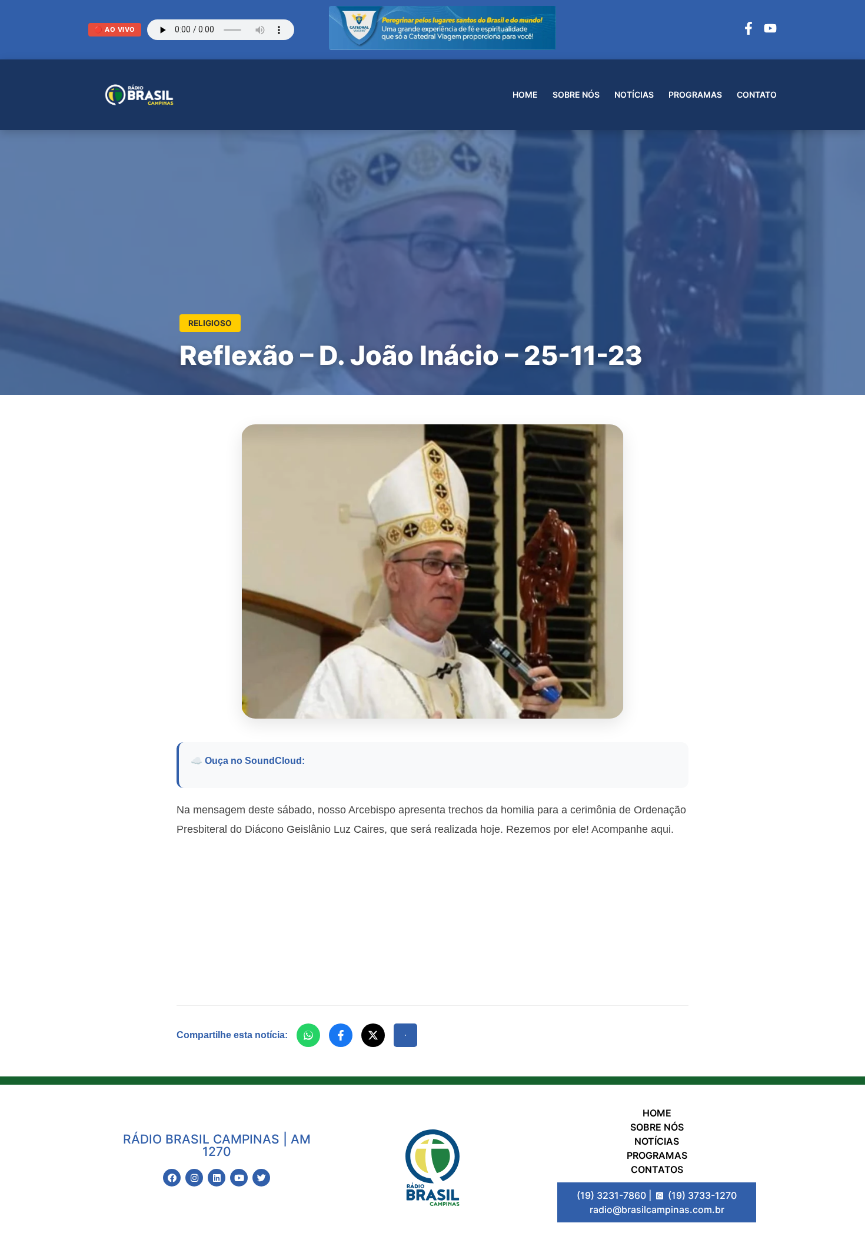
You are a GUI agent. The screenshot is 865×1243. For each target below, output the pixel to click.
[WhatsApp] (308, 1035)
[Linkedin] (216, 1177)
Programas (695, 94)
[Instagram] (194, 1177)
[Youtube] (239, 1177)
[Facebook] (748, 30)
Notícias (634, 94)
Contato (757, 94)
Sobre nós (576, 94)
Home (525, 94)
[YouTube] (770, 30)
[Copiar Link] (405, 1035)
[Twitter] (261, 1177)
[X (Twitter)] (373, 1035)
